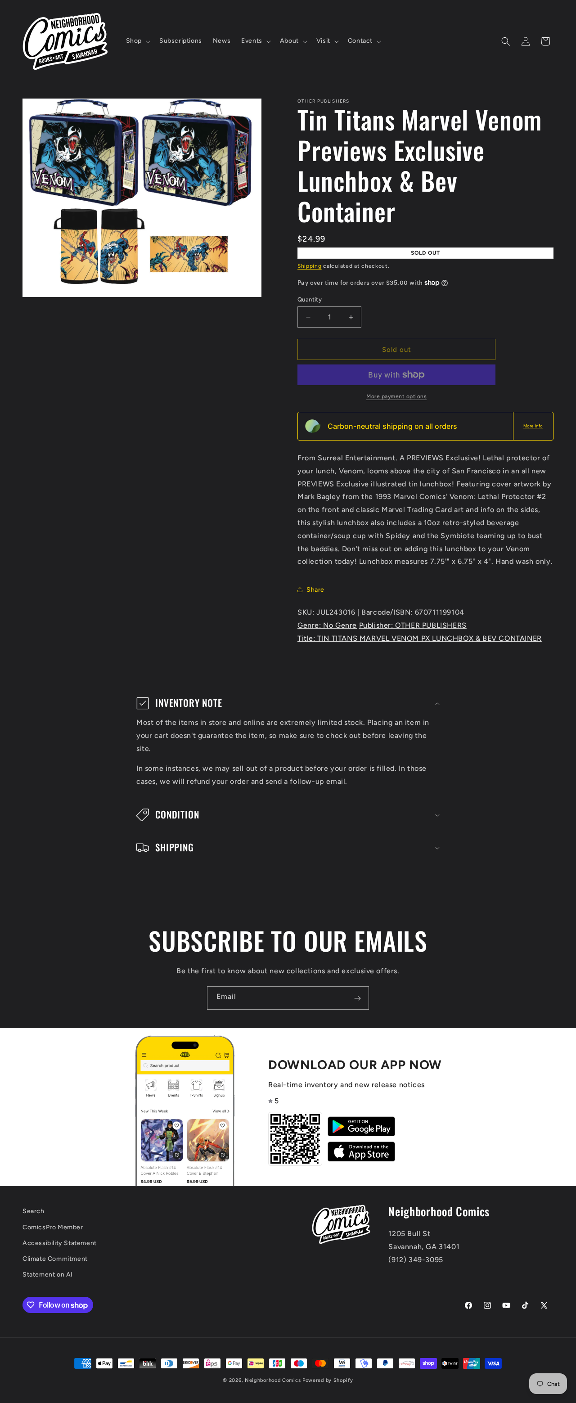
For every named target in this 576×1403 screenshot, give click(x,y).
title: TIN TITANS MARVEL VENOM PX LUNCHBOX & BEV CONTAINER (419, 638)
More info (533, 425)
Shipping (309, 266)
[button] (137, 40)
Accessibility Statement (59, 1243)
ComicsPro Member (52, 1227)
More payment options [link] (396, 396)
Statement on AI (47, 1274)
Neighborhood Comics (273, 1380)
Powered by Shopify (327, 1380)
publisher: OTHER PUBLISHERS (413, 625)
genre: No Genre (327, 625)
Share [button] (315, 590)
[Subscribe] (357, 998)
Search (33, 1211)
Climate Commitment (55, 1259)
